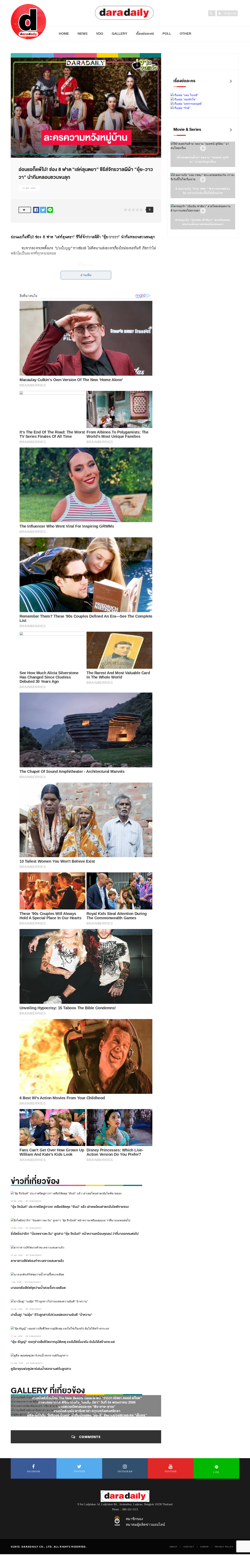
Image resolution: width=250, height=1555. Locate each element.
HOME (64, 34)
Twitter (79, 1471)
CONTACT (188, 1547)
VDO (99, 34)
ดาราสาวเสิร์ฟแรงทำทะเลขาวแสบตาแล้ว (37, 1261)
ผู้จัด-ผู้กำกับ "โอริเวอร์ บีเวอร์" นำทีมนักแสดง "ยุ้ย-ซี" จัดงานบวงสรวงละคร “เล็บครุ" (87, 1415)
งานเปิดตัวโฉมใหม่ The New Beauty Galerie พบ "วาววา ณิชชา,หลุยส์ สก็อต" (87, 1398)
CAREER (204, 1547)
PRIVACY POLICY (224, 1547)
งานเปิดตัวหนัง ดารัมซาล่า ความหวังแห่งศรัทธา (87, 1411)
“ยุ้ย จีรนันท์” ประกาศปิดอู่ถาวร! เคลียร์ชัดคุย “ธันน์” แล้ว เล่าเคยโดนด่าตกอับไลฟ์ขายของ (70, 1207)
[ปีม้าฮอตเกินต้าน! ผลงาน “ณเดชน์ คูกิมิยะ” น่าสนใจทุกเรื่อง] (203, 148)
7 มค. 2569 (16, 1282)
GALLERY (119, 34)
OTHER (185, 34)
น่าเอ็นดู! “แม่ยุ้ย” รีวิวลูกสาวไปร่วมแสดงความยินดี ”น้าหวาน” (51, 1315)
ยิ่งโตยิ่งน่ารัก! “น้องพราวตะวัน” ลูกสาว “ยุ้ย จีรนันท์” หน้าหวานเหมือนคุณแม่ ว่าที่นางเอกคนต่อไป (74, 1234)
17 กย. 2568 (16, 1336)
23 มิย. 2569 (16, 1228)
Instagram (125, 1471)
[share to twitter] (43, 209)
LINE (216, 1472)
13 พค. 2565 (29, 188)
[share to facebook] (36, 209)
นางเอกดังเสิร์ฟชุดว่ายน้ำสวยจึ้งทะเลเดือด (38, 1288)
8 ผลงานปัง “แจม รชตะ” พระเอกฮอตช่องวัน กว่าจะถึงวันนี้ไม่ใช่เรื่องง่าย (203, 190)
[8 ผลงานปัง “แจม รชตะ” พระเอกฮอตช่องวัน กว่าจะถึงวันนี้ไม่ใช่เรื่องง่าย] (203, 180)
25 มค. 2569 (17, 1255)
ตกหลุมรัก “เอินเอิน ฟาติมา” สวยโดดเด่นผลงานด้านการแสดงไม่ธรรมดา (202, 222)
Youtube (171, 1471)
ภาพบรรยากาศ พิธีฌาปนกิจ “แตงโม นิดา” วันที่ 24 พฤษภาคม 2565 (87, 1402)
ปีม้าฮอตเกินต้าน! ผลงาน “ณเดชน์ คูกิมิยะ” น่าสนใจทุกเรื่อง (203, 159)
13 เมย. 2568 (17, 1363)
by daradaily (34, 1201)
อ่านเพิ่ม (86, 275)
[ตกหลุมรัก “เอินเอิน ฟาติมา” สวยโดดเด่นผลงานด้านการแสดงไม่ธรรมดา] (203, 211)
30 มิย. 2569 (16, 1201)
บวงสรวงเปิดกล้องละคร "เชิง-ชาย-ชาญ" (86, 1407)
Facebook (33, 1471)
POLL (166, 34)
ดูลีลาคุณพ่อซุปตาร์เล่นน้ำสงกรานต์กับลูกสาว (41, 1369)
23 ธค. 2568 (16, 1309)
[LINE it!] (50, 209)
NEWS (83, 34)
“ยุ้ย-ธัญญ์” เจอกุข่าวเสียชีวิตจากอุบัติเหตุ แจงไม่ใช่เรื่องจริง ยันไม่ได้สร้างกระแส (63, 1342)
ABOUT (173, 1547)
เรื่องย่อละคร (145, 34)
